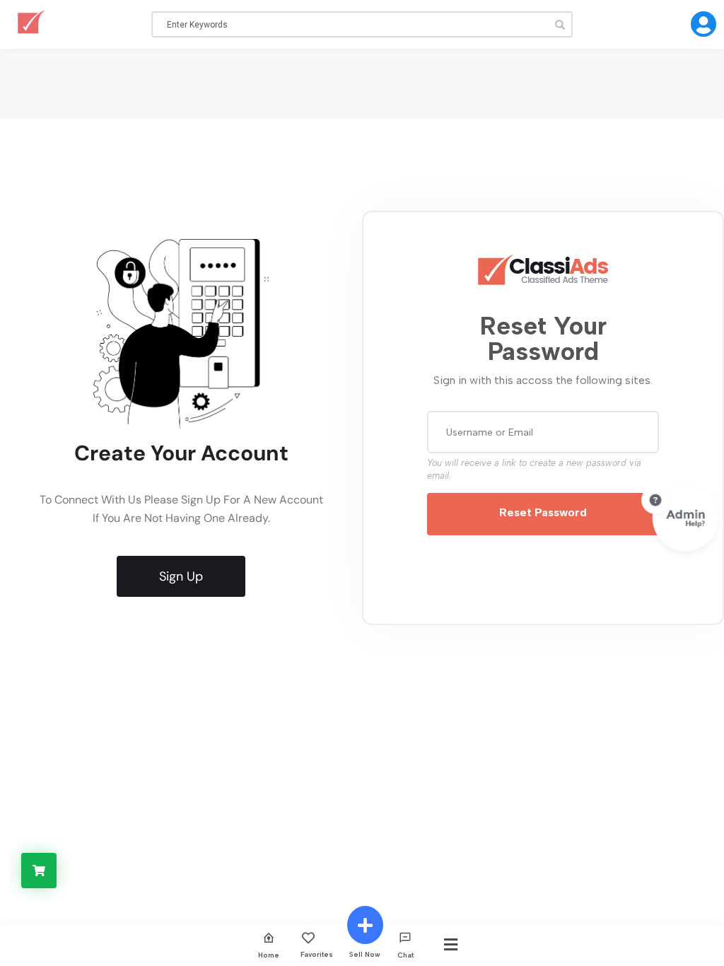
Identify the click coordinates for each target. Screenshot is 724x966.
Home (268, 954)
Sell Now (364, 954)
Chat (405, 954)
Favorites (316, 954)
